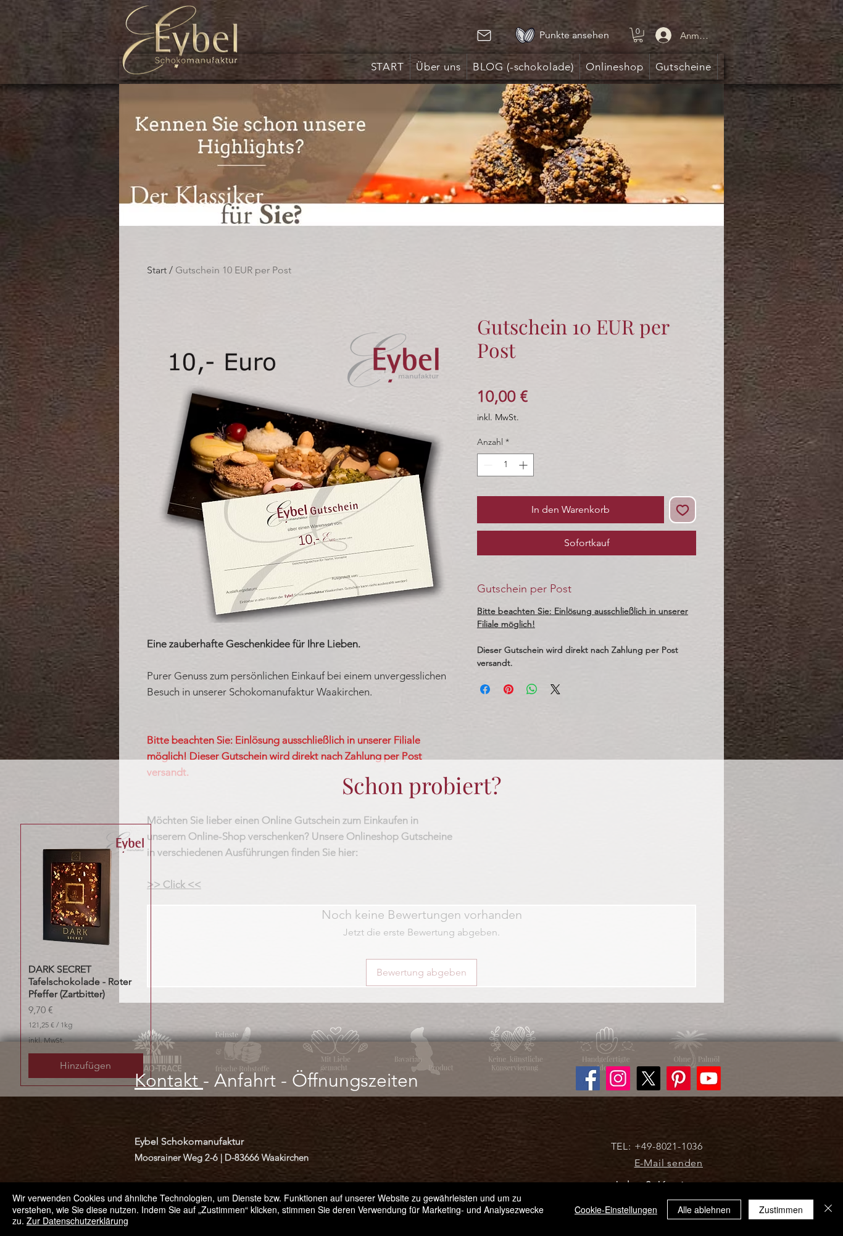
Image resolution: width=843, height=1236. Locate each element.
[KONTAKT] (483, 35)
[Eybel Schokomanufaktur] (618, 1078)
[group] (421, 955)
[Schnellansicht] (86, 889)
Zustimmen (781, 1209)
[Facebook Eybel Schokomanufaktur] (588, 1078)
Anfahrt (245, 1080)
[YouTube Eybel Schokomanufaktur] (709, 1078)
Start (157, 270)
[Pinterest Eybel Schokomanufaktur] (679, 1078)
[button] (638, 35)
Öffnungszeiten (355, 1080)
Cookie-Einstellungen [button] (616, 1209)
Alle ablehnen (704, 1209)
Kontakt (169, 1080)
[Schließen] (828, 1209)
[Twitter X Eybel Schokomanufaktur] (648, 1078)
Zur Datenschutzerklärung (77, 1220)
